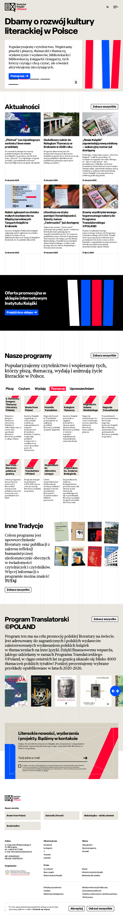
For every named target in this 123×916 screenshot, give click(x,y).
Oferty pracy (87, 897)
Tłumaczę (58, 389)
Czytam (24, 389)
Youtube (47, 855)
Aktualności (87, 845)
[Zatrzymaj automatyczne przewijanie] (76, 82)
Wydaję (40, 389)
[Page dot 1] (13, 79)
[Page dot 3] (34, 79)
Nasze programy (89, 848)
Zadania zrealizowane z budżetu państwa (99, 894)
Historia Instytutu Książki (92, 872)
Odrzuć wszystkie (100, 908)
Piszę (10, 389)
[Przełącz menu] (115, 7)
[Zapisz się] (84, 758)
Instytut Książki (15, 7)
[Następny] (118, 691)
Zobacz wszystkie (104, 106)
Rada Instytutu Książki (53, 875)
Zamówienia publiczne (91, 891)
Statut (84, 869)
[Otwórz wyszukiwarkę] (107, 7)
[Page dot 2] (24, 79)
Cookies (47, 891)
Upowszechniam (82, 389)
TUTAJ (10, 580)
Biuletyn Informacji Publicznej (94, 887)
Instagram (48, 848)
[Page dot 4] (45, 79)
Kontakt (85, 851)
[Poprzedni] (112, 691)
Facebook (48, 845)
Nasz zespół (49, 872)
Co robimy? (48, 869)
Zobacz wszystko (18, 590)
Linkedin (47, 858)
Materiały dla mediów (91, 875)
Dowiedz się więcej (41, 909)
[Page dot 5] (13, 84)
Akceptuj (77, 908)
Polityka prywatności (52, 887)
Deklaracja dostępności (54, 894)
